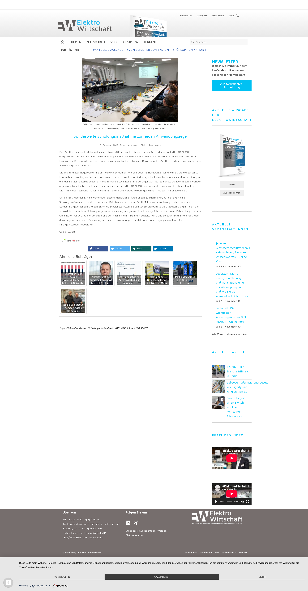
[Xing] (136, 522)
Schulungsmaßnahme (100, 328)
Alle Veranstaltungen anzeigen (230, 334)
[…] (106, 537)
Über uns (69, 512)
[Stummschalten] (242, 501)
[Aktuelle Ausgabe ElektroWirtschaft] (232, 155)
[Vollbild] (247, 501)
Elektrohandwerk (151, 145)
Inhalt (232, 184)
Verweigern (62, 576)
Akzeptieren (162, 576)
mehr (262, 576)
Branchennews (128, 145)
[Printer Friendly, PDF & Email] (71, 240)
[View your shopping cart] (237, 16)
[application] (232, 494)
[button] (98, 248)
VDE (116, 328)
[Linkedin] (128, 522)
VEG (113, 42)
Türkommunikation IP (190, 49)
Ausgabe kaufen (231, 193)
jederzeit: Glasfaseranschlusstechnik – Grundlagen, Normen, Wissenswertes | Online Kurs (233, 252)
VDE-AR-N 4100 (130, 328)
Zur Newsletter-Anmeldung (232, 85)
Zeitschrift (96, 42)
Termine (150, 42)
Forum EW (129, 42)
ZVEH (144, 328)
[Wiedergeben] (216, 501)
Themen (75, 42)
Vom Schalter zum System (148, 49)
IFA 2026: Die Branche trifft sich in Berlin (238, 371)
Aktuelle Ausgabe (108, 49)
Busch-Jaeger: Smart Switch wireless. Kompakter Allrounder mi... (237, 407)
